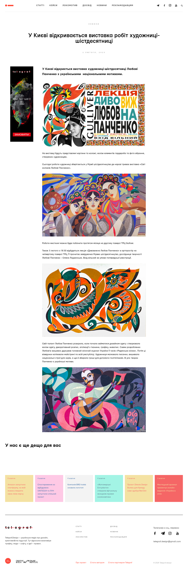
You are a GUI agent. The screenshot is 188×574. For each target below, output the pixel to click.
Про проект (81, 563)
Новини (102, 5)
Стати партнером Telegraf (120, 563)
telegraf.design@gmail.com (154, 541)
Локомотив (70, 5)
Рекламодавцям (122, 5)
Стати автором (97, 563)
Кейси (53, 5)
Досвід (87, 5)
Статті (40, 5)
